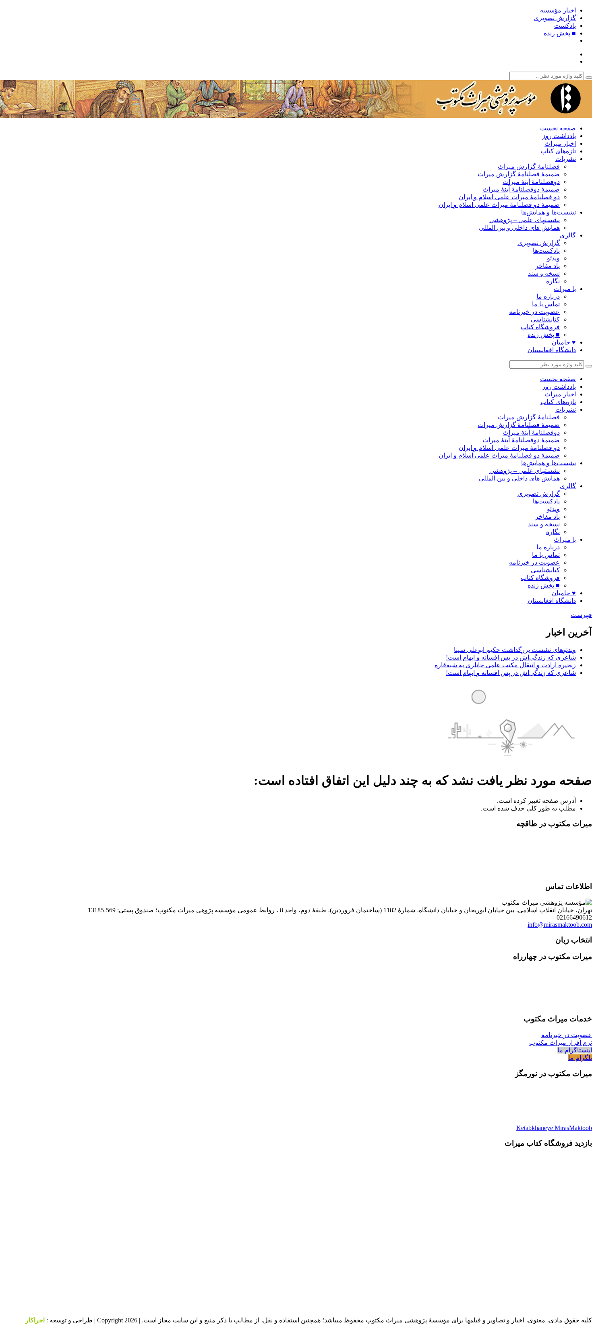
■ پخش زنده (560, 33)
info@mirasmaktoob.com (560, 924)
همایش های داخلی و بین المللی (519, 227)
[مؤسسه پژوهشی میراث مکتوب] (491, 114)
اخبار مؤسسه (558, 10)
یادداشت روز (559, 135)
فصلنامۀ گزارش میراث (529, 166)
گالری (568, 235)
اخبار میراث (560, 143)
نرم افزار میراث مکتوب (560, 1042)
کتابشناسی (545, 319)
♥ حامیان (564, 342)
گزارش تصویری (555, 17)
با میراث (565, 288)
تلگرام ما (580, 1057)
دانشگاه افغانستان (552, 349)
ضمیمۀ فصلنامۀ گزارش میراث (519, 174)
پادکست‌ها (546, 250)
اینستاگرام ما (574, 1050)
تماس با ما (546, 304)
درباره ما (548, 296)
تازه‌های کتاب (558, 151)
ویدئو (553, 258)
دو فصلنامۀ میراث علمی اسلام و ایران (509, 197)
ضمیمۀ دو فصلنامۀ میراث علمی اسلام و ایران (499, 204)
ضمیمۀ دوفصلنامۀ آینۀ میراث (521, 189)
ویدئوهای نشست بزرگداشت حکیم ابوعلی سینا (515, 649)
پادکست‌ (565, 25)
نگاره (553, 281)
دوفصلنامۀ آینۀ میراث (531, 181)
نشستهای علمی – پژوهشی (524, 220)
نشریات (565, 158)
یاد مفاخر (547, 265)
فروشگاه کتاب (540, 327)
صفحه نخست (558, 128)
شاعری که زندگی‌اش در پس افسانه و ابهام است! (511, 657)
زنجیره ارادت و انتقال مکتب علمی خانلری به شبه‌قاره (505, 665)
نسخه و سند (544, 273)
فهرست (581, 614)
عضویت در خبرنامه (534, 311)
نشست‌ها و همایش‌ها (548, 212)
